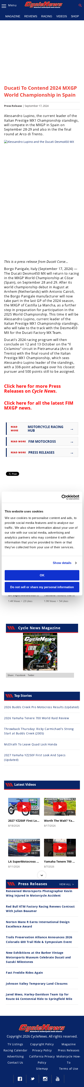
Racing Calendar (15, 1050)
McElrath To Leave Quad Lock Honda (30, 744)
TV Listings (15, 1044)
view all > (66, 884)
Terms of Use (68, 1069)
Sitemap (42, 1069)
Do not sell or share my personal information (42, 587)
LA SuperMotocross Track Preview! (24, 861)
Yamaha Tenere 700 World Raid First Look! (60, 861)
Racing (46, 16)
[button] (42, 798)
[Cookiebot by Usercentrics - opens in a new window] (61, 497)
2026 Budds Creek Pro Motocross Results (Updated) (41, 707)
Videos (61, 16)
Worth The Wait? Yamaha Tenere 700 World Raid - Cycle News (60, 821)
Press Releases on (32, 388)
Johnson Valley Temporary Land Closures (36, 983)
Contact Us (15, 1062)
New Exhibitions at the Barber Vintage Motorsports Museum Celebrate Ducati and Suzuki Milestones (38, 957)
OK (42, 575)
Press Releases (69, 1050)
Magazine (12, 16)
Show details (62, 563)
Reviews (30, 16)
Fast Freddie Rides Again (24, 972)
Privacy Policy (42, 1050)
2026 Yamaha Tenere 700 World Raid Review (36, 718)
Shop (75, 16)
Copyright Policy (42, 1044)
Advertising (15, 1056)
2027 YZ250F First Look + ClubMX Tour (24, 821)
